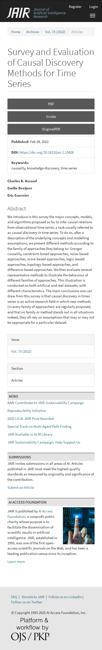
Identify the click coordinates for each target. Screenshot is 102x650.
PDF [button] (51, 104)
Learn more (16, 561)
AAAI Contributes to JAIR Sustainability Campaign (45, 402)
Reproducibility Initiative (26, 410)
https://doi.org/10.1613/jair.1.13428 (47, 152)
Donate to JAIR (33, 596)
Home (15, 31)
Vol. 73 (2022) (55, 31)
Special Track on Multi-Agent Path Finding (39, 426)
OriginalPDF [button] (51, 129)
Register (75, 6)
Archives (32, 31)
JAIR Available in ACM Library (29, 434)
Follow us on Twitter (26, 602)
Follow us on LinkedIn (65, 596)
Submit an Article (20, 487)
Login (93, 6)
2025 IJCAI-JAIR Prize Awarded (30, 418)
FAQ (14, 596)
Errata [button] (51, 116)
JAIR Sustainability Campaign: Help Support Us (43, 442)
